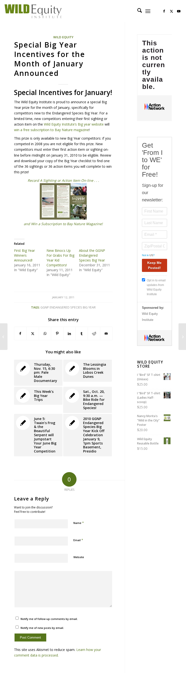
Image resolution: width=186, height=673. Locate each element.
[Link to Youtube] (178, 11)
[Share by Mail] (106, 333)
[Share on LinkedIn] (69, 333)
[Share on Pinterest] (57, 333)
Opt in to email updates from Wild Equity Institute (156, 287)
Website (78, 557)
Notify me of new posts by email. (42, 628)
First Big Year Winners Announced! (24, 255)
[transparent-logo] (33, 11)
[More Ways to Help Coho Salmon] (4, 336)
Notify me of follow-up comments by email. (49, 619)
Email (78, 540)
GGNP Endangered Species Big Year (68, 307)
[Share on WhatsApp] (45, 333)
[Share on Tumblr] (82, 333)
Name (78, 523)
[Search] (137, 11)
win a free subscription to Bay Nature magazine (51, 129)
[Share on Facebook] (20, 333)
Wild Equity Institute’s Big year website (74, 124)
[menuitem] (137, 11)
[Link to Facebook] (164, 11)
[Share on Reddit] (94, 333)
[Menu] (147, 11)
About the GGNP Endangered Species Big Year (92, 255)
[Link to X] (171, 11)
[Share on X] (33, 333)
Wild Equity (63, 37)
